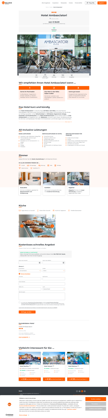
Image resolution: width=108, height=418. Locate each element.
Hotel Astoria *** (49, 366)
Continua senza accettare (95, 408)
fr (84, 391)
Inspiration (55, 3)
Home (47, 7)
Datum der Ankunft (23, 260)
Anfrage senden (26, 312)
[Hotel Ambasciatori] (54, 55)
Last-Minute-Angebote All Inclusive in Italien (29, 394)
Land (44, 286)
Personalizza (95, 403)
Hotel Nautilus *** (25, 366)
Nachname (45, 276)
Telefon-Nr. (21, 286)
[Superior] (78, 178)
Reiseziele (64, 3)
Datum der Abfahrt (47, 260)
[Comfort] (54, 178)
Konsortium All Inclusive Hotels (35, 302)
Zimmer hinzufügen (25, 273)
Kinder (44, 268)
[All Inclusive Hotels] (7, 2)
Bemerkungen (22, 291)
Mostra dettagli (23, 415)
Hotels (71, 3)
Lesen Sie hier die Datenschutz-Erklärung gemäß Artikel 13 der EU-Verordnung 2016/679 (38, 307)
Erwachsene (21, 268)
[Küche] (37, 226)
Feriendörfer (78, 3)
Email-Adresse (22, 281)
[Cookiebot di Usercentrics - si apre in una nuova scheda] (9, 415)
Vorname (21, 276)
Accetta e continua (96, 399)
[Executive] (30, 178)
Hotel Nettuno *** (73, 366)
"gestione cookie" (72, 409)
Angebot (101, 3)
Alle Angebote (46, 3)
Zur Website (23, 337)
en (79, 391)
